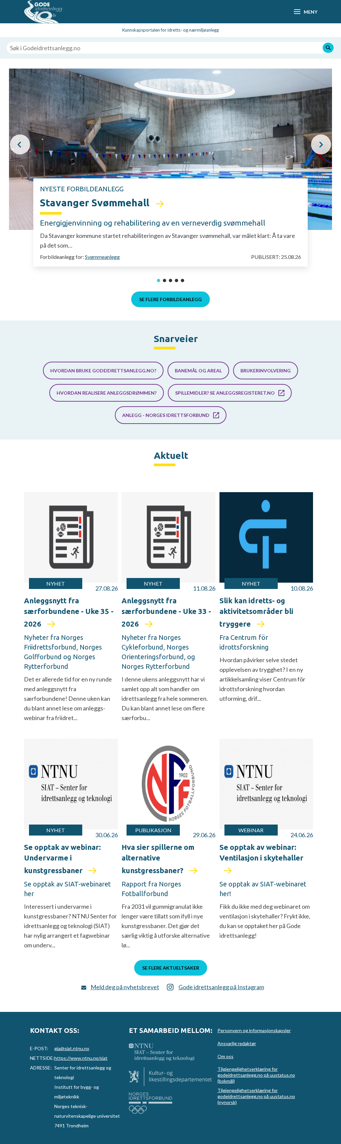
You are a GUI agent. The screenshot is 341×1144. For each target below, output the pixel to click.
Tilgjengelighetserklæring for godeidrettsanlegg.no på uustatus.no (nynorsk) (256, 1096)
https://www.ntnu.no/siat (81, 1058)
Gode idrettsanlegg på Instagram (221, 987)
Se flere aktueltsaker (170, 968)
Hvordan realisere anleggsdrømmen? (107, 393)
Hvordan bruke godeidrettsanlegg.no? (103, 370)
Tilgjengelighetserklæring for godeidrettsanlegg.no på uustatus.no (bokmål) (256, 1075)
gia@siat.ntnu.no (71, 1048)
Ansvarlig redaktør (236, 1043)
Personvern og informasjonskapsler (254, 1030)
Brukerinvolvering (265, 370)
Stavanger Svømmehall (96, 202)
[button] (20, 144)
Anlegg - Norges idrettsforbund (165, 415)
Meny (310, 12)
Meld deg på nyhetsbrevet (125, 987)
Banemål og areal (198, 370)
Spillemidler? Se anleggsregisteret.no (225, 393)
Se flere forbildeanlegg (170, 299)
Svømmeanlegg (102, 257)
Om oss (225, 1056)
